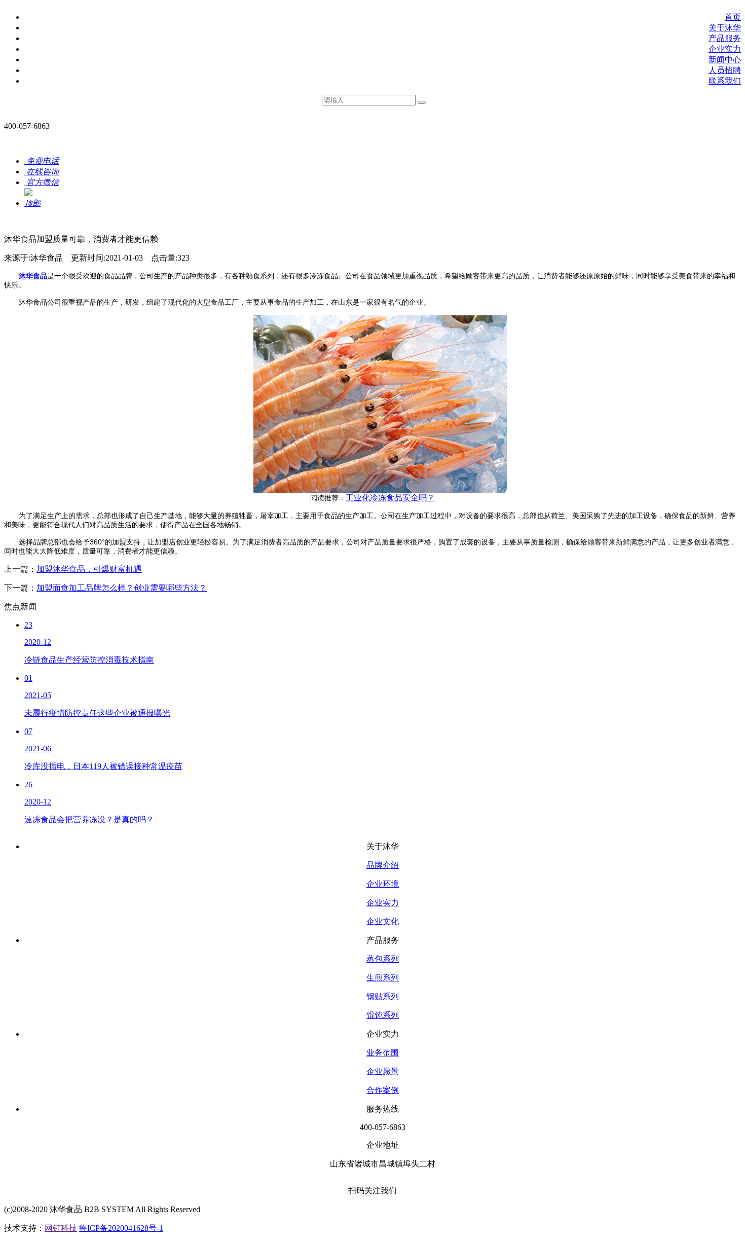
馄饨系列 (382, 1015)
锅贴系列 (382, 996)
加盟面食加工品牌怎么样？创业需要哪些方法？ (121, 587)
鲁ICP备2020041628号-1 (121, 1228)
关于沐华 (725, 27)
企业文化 (382, 921)
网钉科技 (61, 1228)
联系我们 (725, 81)
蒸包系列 (382, 959)
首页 (733, 17)
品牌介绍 (382, 865)
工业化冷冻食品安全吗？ (390, 497)
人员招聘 (725, 70)
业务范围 (382, 1052)
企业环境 (382, 884)
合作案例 (382, 1090)
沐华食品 (33, 276)
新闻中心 (725, 59)
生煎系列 (382, 977)
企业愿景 (382, 1071)
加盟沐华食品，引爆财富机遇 (89, 569)
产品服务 (725, 38)
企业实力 (725, 49)
